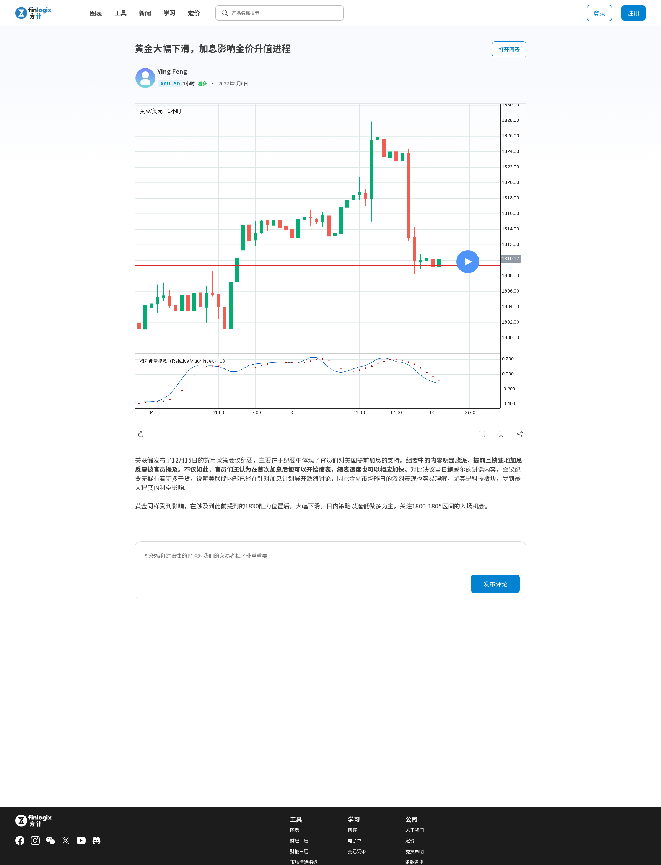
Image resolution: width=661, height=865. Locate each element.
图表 (96, 13)
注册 (633, 13)
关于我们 (414, 830)
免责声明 (414, 851)
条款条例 (414, 862)
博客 (352, 830)
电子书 (354, 840)
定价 (194, 13)
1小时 (189, 83)
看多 (202, 83)
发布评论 (495, 583)
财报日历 (299, 851)
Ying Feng (172, 71)
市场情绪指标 (303, 862)
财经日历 (299, 840)
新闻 (145, 13)
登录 (599, 13)
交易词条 (357, 851)
